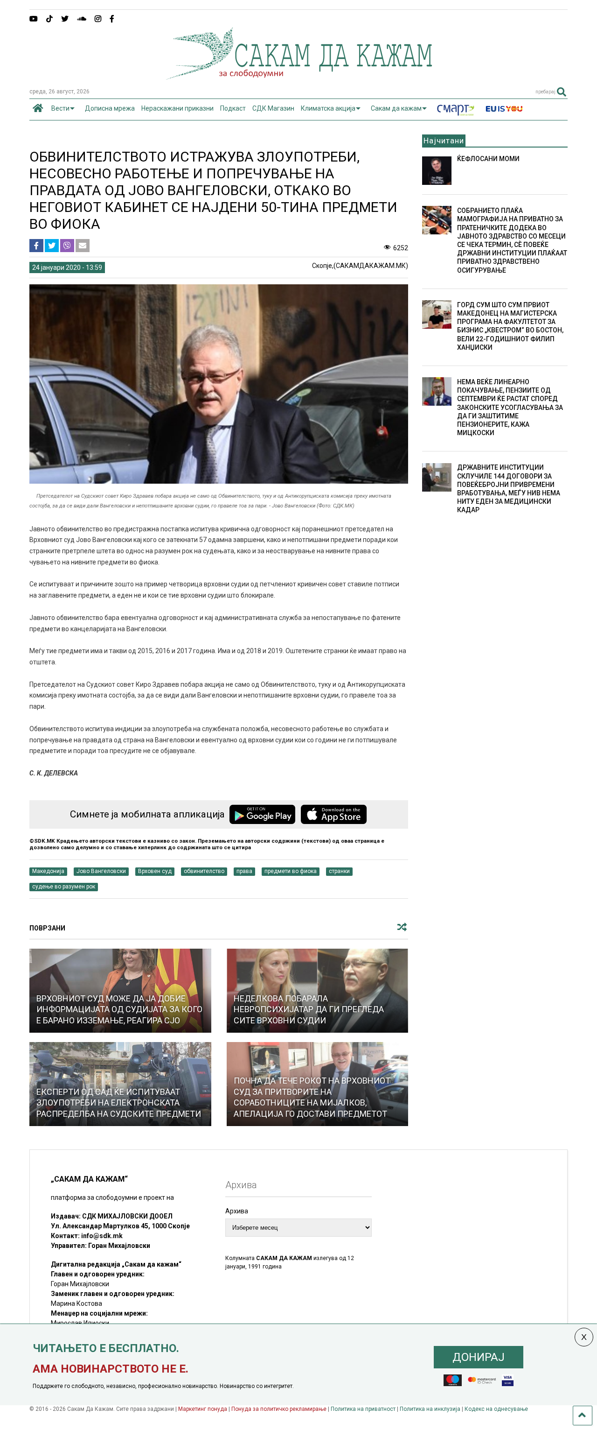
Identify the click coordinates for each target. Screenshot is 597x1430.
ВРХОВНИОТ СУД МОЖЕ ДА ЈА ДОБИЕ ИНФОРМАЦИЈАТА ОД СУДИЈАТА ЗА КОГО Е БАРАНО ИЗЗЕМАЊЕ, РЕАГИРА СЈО (119, 1009)
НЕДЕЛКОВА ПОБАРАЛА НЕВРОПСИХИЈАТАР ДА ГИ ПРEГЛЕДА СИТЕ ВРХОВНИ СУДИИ (309, 1009)
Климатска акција (328, 108)
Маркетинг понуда (203, 1409)
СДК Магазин (273, 108)
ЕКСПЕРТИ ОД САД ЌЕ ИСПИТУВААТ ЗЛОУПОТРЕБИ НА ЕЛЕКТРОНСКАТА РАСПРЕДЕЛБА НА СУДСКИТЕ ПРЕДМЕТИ (118, 1103)
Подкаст (233, 108)
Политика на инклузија (430, 1409)
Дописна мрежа (110, 108)
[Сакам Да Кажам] (298, 77)
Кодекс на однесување (496, 1409)
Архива (236, 1211)
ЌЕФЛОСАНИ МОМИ (488, 158)
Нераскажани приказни (177, 108)
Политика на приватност (363, 1409)
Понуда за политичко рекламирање (278, 1409)
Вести (60, 108)
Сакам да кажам (396, 108)
